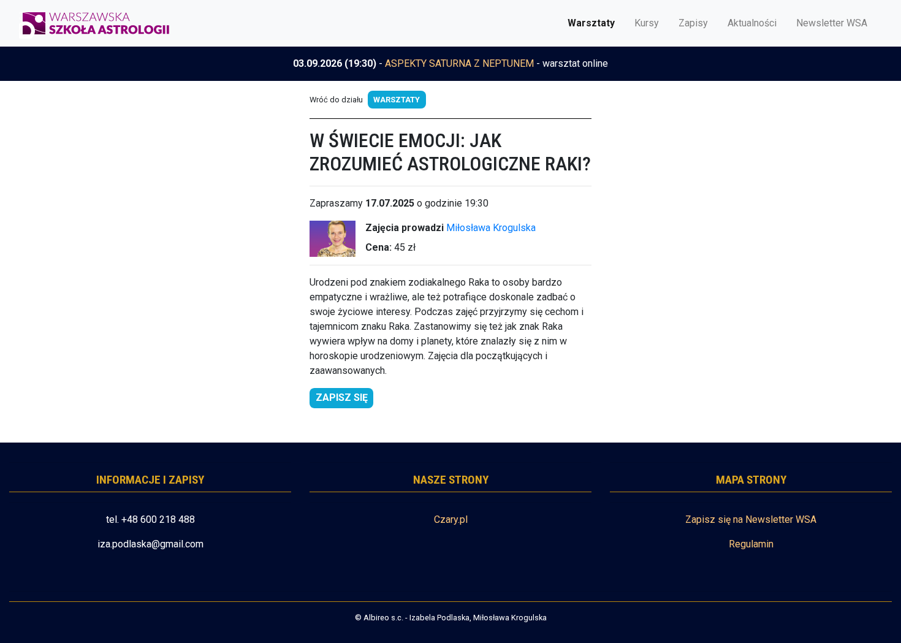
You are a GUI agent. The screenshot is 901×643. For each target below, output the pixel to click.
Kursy (646, 23)
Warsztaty (591, 23)
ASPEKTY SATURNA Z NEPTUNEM (459, 63)
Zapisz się (342, 397)
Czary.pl (451, 519)
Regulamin (751, 544)
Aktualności (752, 23)
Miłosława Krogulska (491, 228)
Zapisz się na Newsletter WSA (750, 519)
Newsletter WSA (831, 23)
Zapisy (693, 23)
